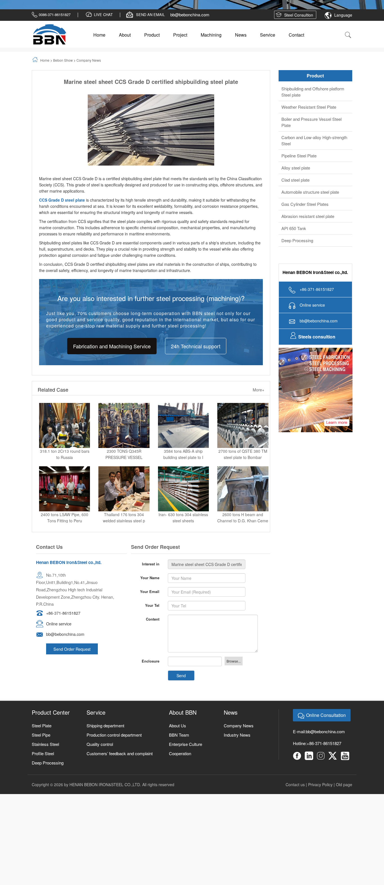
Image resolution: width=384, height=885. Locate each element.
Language (343, 29)
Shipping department (105, 740)
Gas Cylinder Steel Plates (305, 219)
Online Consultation (326, 729)
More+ (258, 404)
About (125, 49)
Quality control (100, 759)
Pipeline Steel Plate (299, 170)
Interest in (150, 578)
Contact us (295, 799)
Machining (211, 49)
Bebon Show (63, 74)
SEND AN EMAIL (150, 29)
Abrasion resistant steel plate (307, 231)
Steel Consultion (298, 29)
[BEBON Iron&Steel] (49, 49)
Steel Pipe (41, 749)
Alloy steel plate (295, 182)
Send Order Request (72, 663)
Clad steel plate (295, 194)
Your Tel (152, 620)
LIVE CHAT (103, 29)
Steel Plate (41, 740)
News (241, 49)
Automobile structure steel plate (310, 206)
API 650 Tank (293, 243)
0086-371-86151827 (55, 29)
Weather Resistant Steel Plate (308, 121)
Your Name (149, 592)
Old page (344, 799)
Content (152, 633)
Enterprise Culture (185, 759)
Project (180, 49)
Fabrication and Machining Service (112, 361)
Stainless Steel (45, 759)
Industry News (237, 749)
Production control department (114, 749)
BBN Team (179, 749)
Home (99, 49)
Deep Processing (297, 255)
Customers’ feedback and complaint (120, 768)
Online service (58, 638)
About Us (177, 740)
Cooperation (180, 768)
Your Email (149, 606)
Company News (88, 74)
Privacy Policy (320, 799)
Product (152, 49)
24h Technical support (195, 361)
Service (267, 49)
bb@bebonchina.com (189, 29)
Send (181, 690)
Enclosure (150, 675)
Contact (296, 49)
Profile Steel (43, 768)
